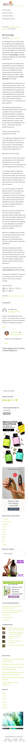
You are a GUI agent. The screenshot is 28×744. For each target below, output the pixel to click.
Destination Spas (6, 521)
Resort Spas (5, 519)
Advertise (5, 707)
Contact (4, 699)
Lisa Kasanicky (14, 332)
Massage (4, 534)
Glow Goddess (5, 620)
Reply (3, 327)
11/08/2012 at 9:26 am (16, 334)
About (4, 693)
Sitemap (4, 705)
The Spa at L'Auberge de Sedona (17, 645)
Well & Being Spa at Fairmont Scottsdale (13, 664)
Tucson (4, 531)
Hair (3, 539)
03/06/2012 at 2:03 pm (14, 311)
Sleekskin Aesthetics (7, 617)
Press (3, 696)
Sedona (4, 529)
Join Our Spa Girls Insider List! (11, 407)
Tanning (16, 296)
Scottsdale (11, 296)
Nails (3, 542)
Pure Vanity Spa (6, 615)
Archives (4, 702)
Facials (4, 536)
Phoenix (4, 526)
